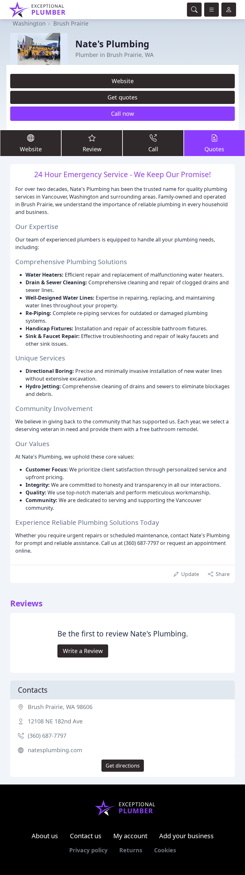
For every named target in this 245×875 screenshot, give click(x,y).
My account (130, 836)
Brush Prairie (70, 23)
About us (45, 836)
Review (92, 149)
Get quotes (122, 97)
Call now (122, 113)
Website (123, 81)
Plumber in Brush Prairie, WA (114, 55)
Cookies (165, 850)
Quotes (214, 149)
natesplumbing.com (55, 750)
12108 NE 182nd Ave (55, 721)
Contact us (85, 836)
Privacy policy (88, 850)
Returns (130, 850)
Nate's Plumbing (112, 44)
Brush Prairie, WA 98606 (60, 707)
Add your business (186, 836)
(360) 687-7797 (47, 735)
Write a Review (83, 651)
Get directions (123, 765)
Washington (29, 23)
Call (153, 149)
